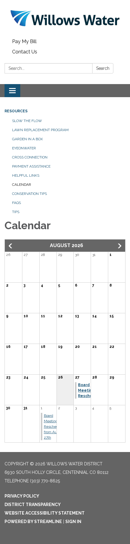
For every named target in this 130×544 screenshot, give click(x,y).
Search (102, 68)
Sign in (73, 521)
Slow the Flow (27, 121)
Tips (15, 212)
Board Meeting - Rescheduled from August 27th (55, 426)
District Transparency (33, 504)
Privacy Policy (22, 496)
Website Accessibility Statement (45, 513)
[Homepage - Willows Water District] (65, 18)
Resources (16, 111)
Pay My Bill (24, 41)
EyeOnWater (24, 148)
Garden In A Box (27, 139)
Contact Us (24, 52)
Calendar (21, 184)
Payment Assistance (31, 166)
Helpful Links (25, 175)
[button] (11, 246)
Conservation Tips (29, 194)
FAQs (16, 203)
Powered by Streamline (33, 521)
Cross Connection (29, 157)
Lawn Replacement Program (40, 130)
